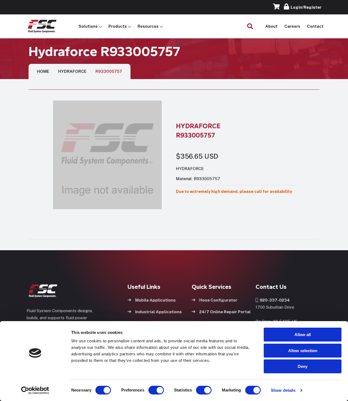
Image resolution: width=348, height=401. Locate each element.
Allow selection (302, 350)
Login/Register (305, 7)
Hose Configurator (218, 300)
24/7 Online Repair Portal (225, 311)
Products (117, 26)
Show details (283, 390)
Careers (292, 26)
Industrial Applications (158, 311)
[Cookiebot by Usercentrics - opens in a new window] (35, 390)
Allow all (302, 334)
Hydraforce (72, 71)
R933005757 (108, 71)
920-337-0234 (274, 300)
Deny (302, 366)
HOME (43, 71)
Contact (315, 26)
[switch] (150, 390)
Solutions (88, 26)
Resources (148, 26)
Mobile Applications (155, 300)
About (271, 26)
